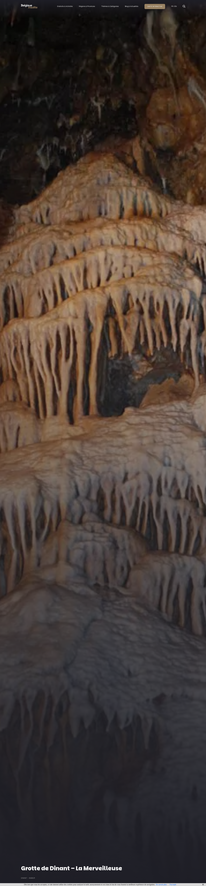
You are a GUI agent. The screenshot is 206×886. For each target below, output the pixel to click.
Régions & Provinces (87, 6)
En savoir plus (161, 885)
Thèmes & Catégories (110, 6)
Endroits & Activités (65, 6)
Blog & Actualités (131, 6)
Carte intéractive (154, 6)
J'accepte (173, 885)
